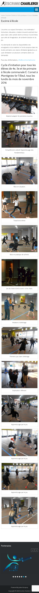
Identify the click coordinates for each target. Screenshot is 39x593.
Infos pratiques (22, 15)
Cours (30, 15)
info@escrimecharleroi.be (26, 60)
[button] (36, 550)
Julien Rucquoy (23, 587)
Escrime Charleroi (11, 15)
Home (3, 15)
